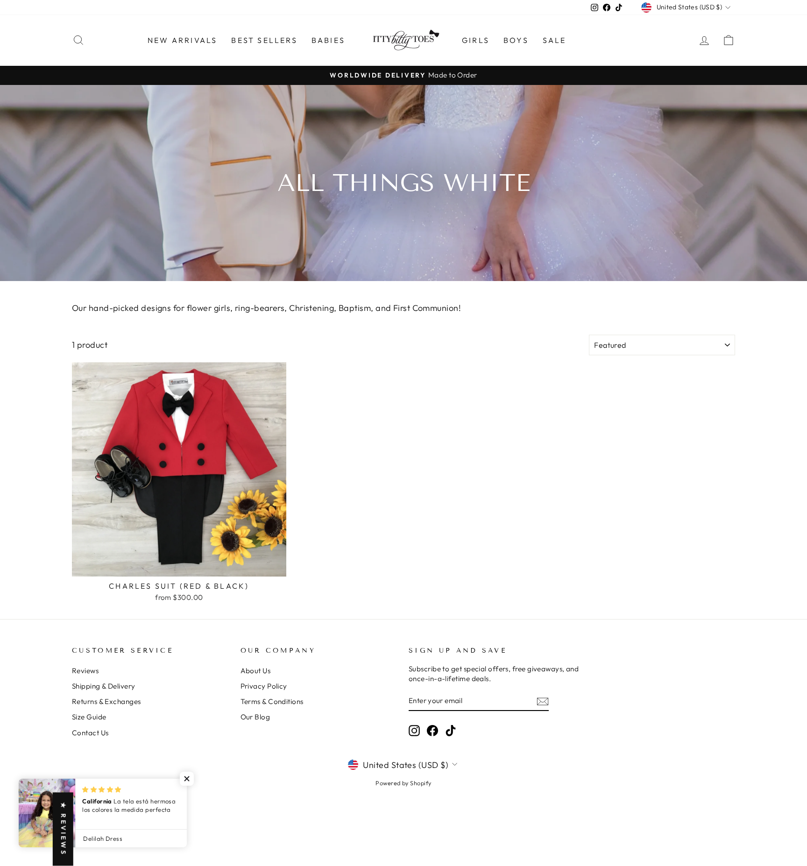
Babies (328, 40)
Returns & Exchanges (106, 701)
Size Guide (89, 716)
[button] (187, 779)
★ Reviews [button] (63, 829)
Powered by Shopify (403, 783)
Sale (554, 40)
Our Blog (255, 716)
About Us (256, 670)
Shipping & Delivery (103, 686)
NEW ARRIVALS (182, 40)
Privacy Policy (264, 686)
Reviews (85, 670)
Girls (475, 40)
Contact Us (90, 732)
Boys (516, 40)
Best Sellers (264, 40)
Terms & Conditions (272, 701)
